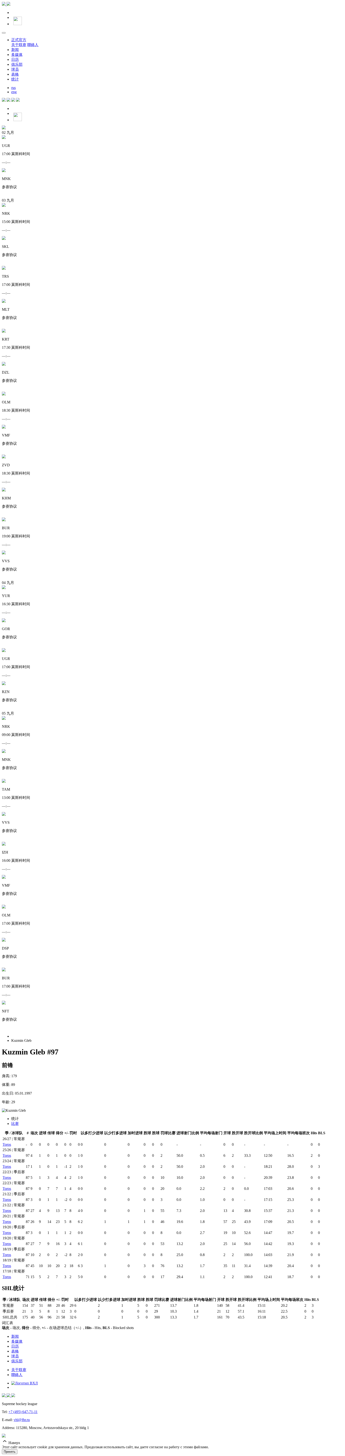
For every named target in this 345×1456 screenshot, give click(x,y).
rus (13, 88)
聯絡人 (32, 45)
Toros (7, 1144)
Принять (9, 1451)
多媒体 (17, 55)
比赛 (15, 1124)
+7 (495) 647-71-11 (23, 1412)
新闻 (15, 50)
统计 (15, 79)
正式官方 (18, 40)
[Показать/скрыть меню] (4, 33)
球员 (15, 69)
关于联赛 (18, 45)
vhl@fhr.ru (22, 1420)
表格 (15, 74)
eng (14, 92)
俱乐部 (17, 64)
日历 (15, 59)
